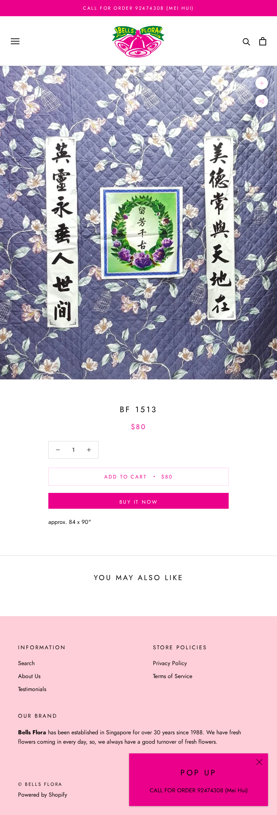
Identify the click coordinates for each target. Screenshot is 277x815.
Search (26, 663)
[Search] (246, 41)
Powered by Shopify (42, 794)
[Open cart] (262, 41)
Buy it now (138, 502)
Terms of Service (172, 676)
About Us (29, 676)
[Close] (259, 762)
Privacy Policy (170, 663)
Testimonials (32, 689)
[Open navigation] (15, 41)
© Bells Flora (40, 784)
